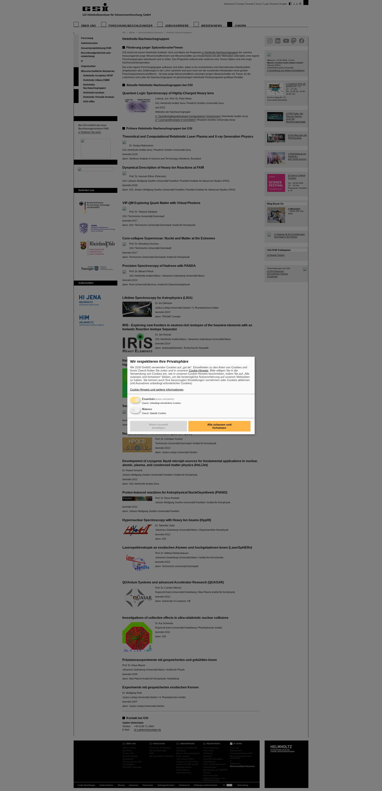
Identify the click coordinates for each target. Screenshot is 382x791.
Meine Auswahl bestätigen (158, 426)
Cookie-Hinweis (198, 370)
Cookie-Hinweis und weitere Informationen (156, 389)
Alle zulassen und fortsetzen (219, 426)
